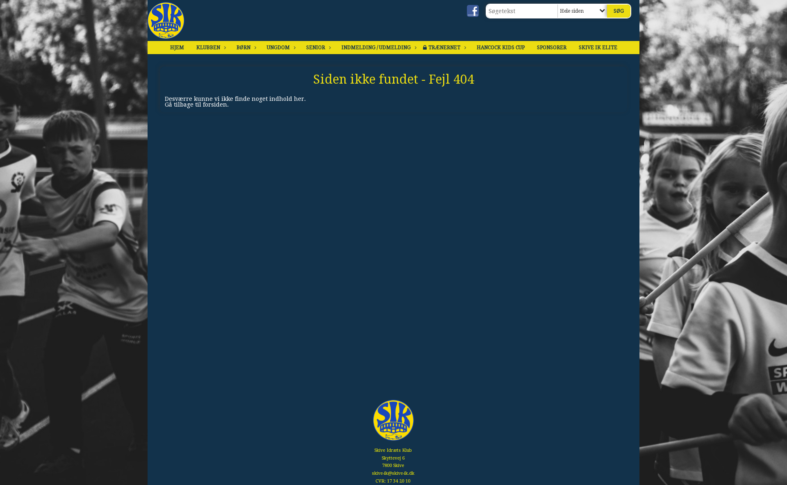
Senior (315, 47)
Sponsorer (551, 47)
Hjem (177, 47)
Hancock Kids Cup (501, 47)
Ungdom (278, 47)
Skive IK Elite (598, 47)
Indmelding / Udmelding (376, 47)
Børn (243, 47)
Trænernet (444, 47)
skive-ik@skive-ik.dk (393, 473)
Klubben (208, 47)
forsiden (215, 104)
